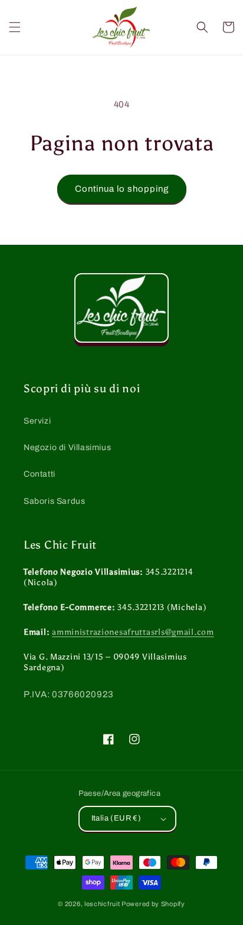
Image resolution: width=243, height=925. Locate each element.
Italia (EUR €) (116, 818)
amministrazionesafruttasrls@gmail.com (133, 631)
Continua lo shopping (122, 188)
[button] (15, 27)
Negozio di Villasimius (67, 447)
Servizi (37, 420)
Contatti (39, 474)
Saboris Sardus (54, 501)
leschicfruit (102, 903)
